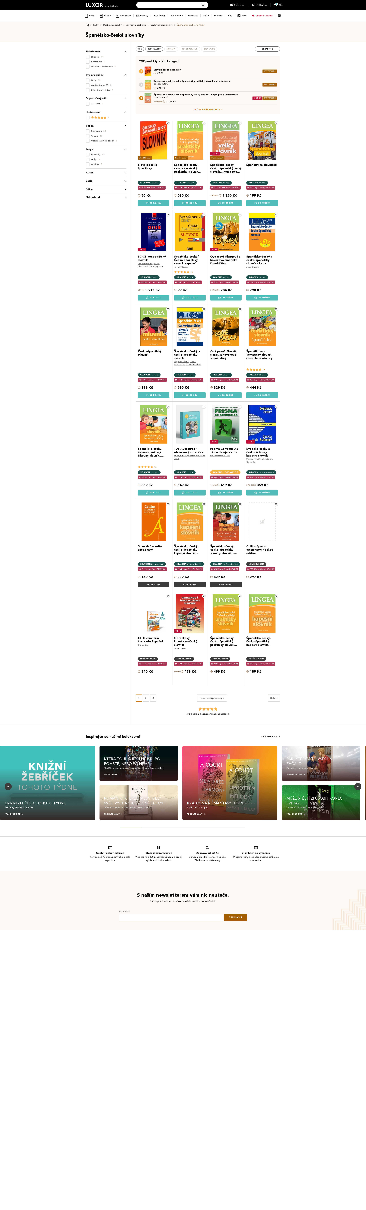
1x (191, 272)
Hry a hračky (159, 15)
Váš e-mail (124, 911)
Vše (140, 49)
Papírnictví (193, 15)
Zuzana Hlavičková (255, 459)
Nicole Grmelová (193, 364)
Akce (244, 15)
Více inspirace (269, 737)
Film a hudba (177, 15)
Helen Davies (180, 648)
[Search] (203, 5)
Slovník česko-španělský (167, 69)
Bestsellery (154, 49)
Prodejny (218, 15)
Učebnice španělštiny (161, 25)
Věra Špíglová (156, 266)
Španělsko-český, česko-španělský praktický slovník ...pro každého (192, 81)
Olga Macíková (145, 263)
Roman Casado (181, 267)
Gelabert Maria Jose (220, 456)
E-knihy (107, 15)
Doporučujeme (190, 49)
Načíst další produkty (207, 110)
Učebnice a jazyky (112, 25)
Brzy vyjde (209, 49)
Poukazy (144, 15)
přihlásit (235, 917)
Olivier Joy (143, 645)
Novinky (171, 49)
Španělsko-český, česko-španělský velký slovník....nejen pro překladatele (196, 94)
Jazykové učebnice (136, 25)
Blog (230, 15)
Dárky (206, 15)
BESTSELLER (270, 71)
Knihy (91, 15)
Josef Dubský (252, 267)
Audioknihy (125, 15)
